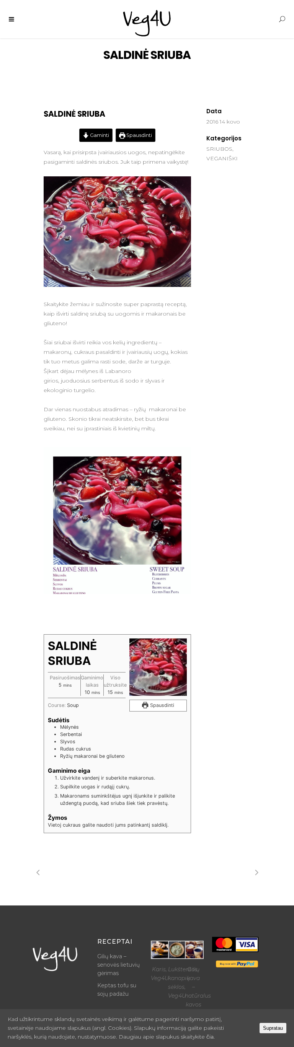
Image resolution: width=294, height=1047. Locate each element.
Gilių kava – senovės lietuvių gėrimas (118, 965)
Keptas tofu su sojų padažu (116, 989)
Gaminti (99, 135)
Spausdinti (138, 135)
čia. (210, 1036)
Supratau (273, 1028)
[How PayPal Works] (237, 965)
